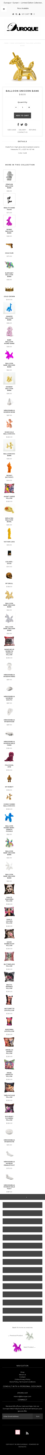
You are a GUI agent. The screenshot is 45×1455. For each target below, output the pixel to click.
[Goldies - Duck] (9, 559)
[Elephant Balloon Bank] (9, 270)
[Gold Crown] (9, 293)
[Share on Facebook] (18, 125)
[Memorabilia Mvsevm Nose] (9, 407)
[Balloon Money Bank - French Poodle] (9, 823)
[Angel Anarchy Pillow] (9, 1070)
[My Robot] (9, 784)
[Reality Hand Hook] (9, 205)
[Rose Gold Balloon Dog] (9, 429)
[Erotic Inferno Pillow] (9, 982)
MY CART (28, 14)
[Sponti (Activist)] (9, 472)
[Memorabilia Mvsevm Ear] (9, 717)
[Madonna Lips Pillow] (9, 1026)
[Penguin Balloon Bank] (9, 181)
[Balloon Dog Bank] (9, 451)
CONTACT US (22, 132)
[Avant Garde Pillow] (9, 493)
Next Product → (30, 1347)
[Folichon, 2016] (9, 762)
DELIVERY (22, 130)
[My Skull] (9, 580)
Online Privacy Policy (22, 1379)
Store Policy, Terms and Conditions (22, 1382)
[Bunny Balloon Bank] (9, 226)
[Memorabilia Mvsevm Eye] (9, 1137)
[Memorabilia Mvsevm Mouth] (9, 693)
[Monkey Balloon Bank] (9, 384)
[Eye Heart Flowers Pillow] (9, 1113)
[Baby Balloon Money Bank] (9, 337)
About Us (22, 1375)
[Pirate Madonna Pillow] (9, 894)
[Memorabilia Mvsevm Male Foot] (9, 1182)
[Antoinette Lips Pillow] (9, 1006)
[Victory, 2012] (9, 539)
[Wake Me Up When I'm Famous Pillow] (9, 646)
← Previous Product (15, 1335)
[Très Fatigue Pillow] (9, 1092)
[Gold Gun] (9, 250)
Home (6, 43)
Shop (22, 1372)
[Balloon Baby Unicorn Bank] (9, 360)
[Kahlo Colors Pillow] (9, 916)
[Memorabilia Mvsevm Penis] (9, 672)
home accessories (17, 43)
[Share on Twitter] (21, 125)
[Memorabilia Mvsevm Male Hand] (9, 739)
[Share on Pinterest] (26, 125)
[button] (22, 1205)
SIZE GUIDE (12, 130)
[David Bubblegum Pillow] (9, 939)
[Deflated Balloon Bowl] (9, 515)
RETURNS (32, 130)
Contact (22, 1377)
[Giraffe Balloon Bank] (9, 313)
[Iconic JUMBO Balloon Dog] (9, 801)
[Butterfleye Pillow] (9, 961)
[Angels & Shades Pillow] (9, 1047)
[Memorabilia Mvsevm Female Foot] (9, 1159)
